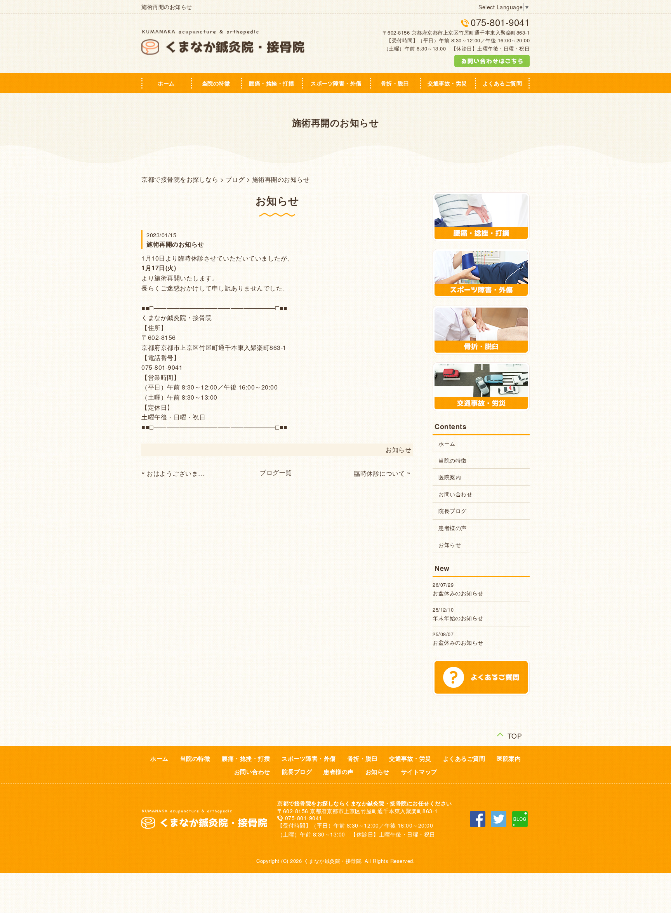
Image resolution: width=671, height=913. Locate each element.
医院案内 (449, 477)
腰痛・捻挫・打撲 (271, 83)
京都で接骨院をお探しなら (179, 179)
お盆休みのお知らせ (458, 593)
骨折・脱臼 (395, 83)
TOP (515, 734)
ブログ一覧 (276, 472)
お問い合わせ (455, 494)
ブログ (235, 179)
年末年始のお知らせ (458, 618)
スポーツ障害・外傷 (336, 83)
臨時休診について (379, 473)
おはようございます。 (178, 473)
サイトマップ (419, 771)
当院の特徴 (216, 83)
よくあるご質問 (502, 83)
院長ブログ (452, 511)
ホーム (166, 83)
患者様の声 (452, 528)
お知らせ (398, 449)
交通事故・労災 (447, 83)
